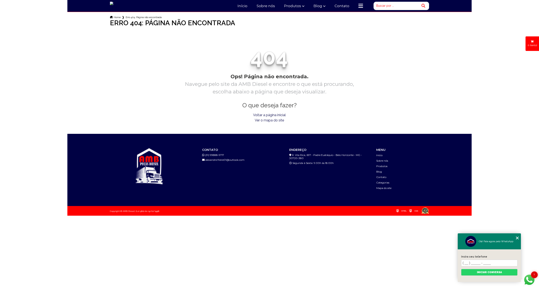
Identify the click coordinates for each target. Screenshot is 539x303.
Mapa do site (383, 188)
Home (117, 17)
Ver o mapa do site (269, 120)
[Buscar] (423, 6)
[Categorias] (360, 6)
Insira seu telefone (474, 256)
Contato (342, 6)
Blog (318, 6)
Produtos (292, 6)
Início (242, 6)
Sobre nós (266, 6)
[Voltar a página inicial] (120, 6)
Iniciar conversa (489, 272)
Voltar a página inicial (269, 115)
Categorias (382, 182)
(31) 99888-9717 (214, 155)
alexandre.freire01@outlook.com (224, 159)
